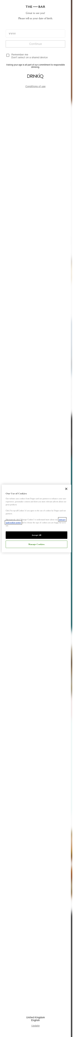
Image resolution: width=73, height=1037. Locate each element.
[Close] (66, 489)
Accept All (36, 535)
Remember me (19, 54)
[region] (36, 518)
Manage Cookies (36, 544)
